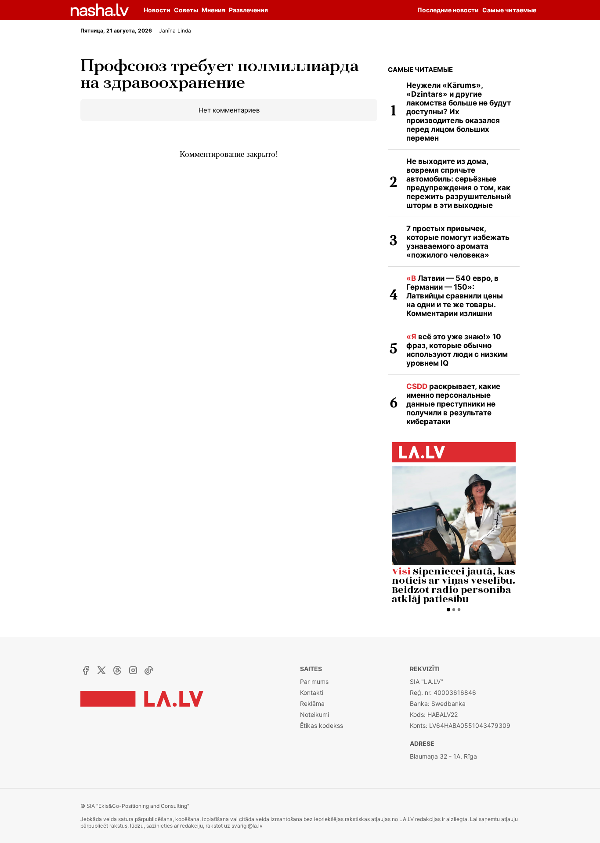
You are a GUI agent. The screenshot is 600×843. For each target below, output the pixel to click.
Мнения (213, 10)
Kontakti (311, 692)
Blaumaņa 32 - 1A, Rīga (443, 756)
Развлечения (248, 10)
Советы (186, 10)
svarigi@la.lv (247, 825)
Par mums (314, 681)
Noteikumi (314, 714)
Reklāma (312, 703)
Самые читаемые (420, 69)
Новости (157, 10)
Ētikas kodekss (321, 725)
